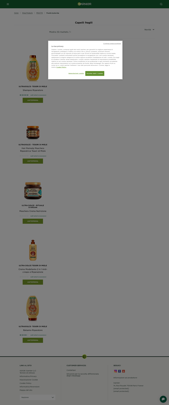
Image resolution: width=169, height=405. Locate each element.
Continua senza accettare (112, 43)
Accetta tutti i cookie (95, 73)
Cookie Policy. (61, 67)
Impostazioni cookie (76, 73)
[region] (85, 60)
